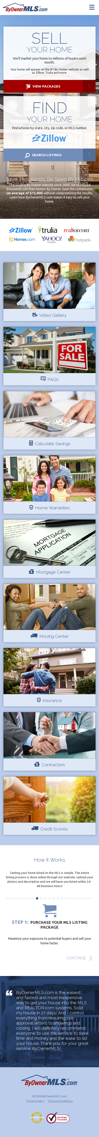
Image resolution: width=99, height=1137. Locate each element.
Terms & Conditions (60, 1100)
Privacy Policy (35, 1100)
